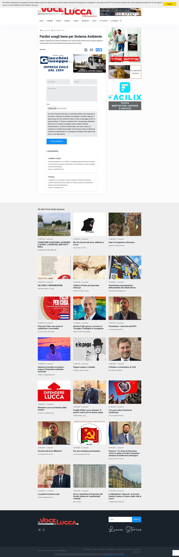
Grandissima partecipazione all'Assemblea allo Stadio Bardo (122, 286)
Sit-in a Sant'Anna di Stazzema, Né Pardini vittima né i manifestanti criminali (88, 496)
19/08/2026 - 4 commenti (80, 282)
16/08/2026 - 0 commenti (80, 364)
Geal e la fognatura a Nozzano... (122, 242)
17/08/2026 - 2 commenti (80, 323)
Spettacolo (85, 21)
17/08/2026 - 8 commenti (116, 323)
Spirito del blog (87, 549)
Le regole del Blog (111, 549)
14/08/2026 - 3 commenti (116, 407)
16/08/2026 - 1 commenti (116, 364)
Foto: (48, 104)
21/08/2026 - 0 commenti (45, 239)
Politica (58, 21)
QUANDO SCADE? (54, 158)
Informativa (102, 549)
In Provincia (103, 21)
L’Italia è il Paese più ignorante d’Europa (86, 286)
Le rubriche (114, 21)
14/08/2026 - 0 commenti (80, 407)
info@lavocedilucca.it (109, 555)
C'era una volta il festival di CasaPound (120, 411)
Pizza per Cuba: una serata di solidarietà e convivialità (50, 327)
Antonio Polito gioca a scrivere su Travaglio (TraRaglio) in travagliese (88, 327)
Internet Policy (137, 549)
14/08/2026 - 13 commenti (46, 404)
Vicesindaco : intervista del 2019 (122, 326)
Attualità (50, 21)
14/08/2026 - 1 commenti (45, 448)
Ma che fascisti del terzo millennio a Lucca (88, 243)
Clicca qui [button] (34, 5)
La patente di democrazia (48, 494)
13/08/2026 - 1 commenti (116, 448)
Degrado (67, 21)
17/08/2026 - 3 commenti (45, 364)
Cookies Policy (137, 552)
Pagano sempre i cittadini (84, 367)
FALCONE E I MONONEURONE (50, 285)
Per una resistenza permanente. (86, 451)
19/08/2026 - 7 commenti (116, 239)
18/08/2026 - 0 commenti (45, 323)
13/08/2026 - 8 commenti (116, 491)
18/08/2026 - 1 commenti (116, 282)
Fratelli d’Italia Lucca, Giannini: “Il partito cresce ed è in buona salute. (88, 411)
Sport (94, 21)
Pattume (51, 177)
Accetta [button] (169, 4)
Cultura (76, 21)
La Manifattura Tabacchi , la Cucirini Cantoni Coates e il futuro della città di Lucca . (125, 496)
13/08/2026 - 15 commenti (46, 491)
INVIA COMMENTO (56, 141)
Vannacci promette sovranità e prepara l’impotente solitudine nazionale (51, 369)
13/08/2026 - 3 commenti (80, 491)
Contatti (95, 549)
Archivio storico (120, 555)
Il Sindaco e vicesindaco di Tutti (122, 367)
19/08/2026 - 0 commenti (45, 282)
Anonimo (43, 49)
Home (41, 21)
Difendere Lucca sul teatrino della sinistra (52, 408)
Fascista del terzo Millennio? (50, 451)
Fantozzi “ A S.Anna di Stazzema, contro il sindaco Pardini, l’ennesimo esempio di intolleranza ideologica (124, 453)
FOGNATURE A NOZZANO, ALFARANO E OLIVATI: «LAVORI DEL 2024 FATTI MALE (54, 244)
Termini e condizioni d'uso (124, 549)
